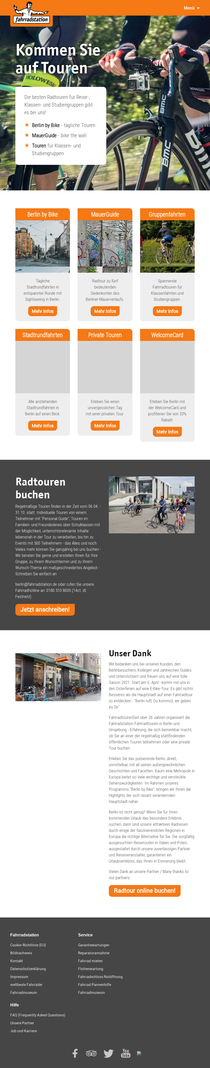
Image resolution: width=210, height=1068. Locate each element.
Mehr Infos (43, 311)
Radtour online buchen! (144, 890)
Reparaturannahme (93, 953)
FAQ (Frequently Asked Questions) (37, 1015)
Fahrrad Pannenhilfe (94, 985)
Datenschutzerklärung (28, 969)
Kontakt (16, 961)
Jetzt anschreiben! (45, 609)
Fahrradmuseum (23, 993)
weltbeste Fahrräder (26, 985)
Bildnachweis (21, 953)
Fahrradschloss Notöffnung (100, 977)
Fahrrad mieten (90, 961)
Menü (189, 8)
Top (197, 1055)
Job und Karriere (23, 1031)
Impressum (19, 977)
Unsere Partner (22, 1023)
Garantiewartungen (93, 945)
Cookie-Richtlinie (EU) (28, 945)
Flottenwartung (90, 969)
